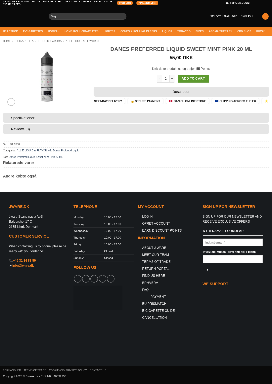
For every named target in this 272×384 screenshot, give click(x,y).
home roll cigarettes (82, 31)
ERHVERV (150, 283)
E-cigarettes (33, 31)
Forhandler (12, 370)
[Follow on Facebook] (259, 3)
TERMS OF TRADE (156, 261)
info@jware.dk (23, 265)
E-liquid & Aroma (50, 41)
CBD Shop (244, 31)
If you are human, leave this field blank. (229, 251)
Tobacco (184, 31)
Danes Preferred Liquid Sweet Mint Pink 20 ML (36, 156)
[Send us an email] (267, 3)
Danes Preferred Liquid (66, 150)
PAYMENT (158, 296)
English (247, 16)
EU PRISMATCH (154, 303)
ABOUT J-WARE (154, 248)
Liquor (167, 31)
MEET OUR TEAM (155, 254)
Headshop (10, 31)
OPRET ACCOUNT (156, 223)
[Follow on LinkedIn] (110, 279)
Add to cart (193, 78)
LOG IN (147, 216)
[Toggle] (97, 92)
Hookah (54, 31)
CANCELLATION (154, 317)
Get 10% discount (238, 3)
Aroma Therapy (220, 31)
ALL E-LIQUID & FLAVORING (83, 41)
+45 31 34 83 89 (24, 260)
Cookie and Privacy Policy (68, 370)
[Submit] (122, 16)
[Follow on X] (94, 279)
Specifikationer (22, 118)
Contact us (98, 370)
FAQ (145, 289)
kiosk (260, 31)
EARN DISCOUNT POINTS (162, 230)
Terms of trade (35, 370)
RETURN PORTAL (155, 268)
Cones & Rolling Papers (138, 31)
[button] (265, 16)
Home (7, 41)
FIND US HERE (153, 275)
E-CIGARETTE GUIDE (158, 310)
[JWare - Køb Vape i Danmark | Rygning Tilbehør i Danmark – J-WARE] (23, 16)
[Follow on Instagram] (263, 3)
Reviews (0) (20, 129)
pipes (200, 31)
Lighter (109, 31)
